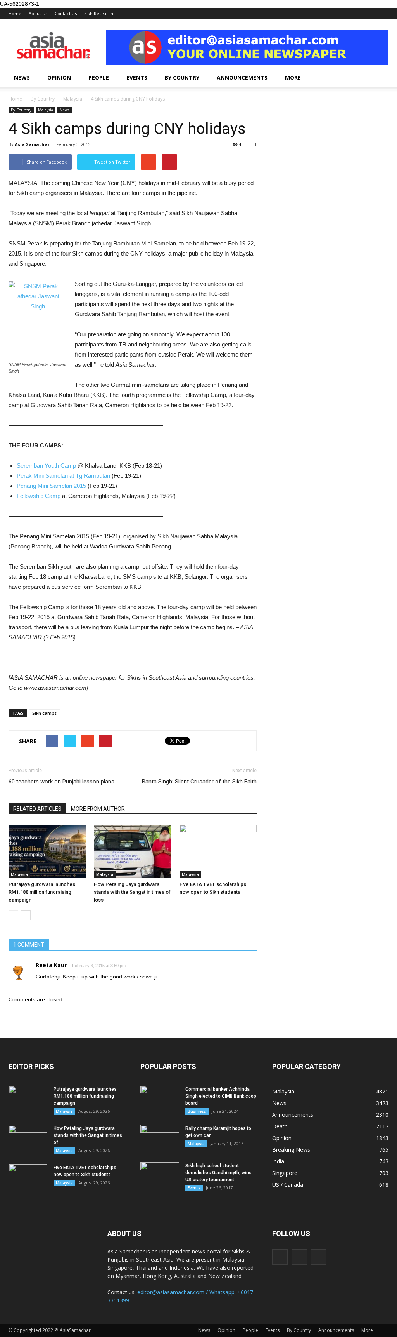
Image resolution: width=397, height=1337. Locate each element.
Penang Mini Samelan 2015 (51, 485)
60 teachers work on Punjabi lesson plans (61, 781)
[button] (379, 77)
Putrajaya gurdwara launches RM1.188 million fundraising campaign (42, 892)
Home (15, 13)
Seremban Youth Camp (46, 465)
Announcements (242, 77)
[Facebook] (280, 1257)
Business (197, 1111)
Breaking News (291, 1149)
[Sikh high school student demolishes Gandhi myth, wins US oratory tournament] (159, 1175)
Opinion (59, 77)
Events (136, 77)
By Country (182, 77)
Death (280, 1126)
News (22, 77)
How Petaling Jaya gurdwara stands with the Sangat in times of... (88, 1135)
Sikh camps (44, 713)
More (293, 77)
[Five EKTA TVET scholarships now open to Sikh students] (218, 851)
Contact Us (66, 13)
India (278, 1161)
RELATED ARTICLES (37, 809)
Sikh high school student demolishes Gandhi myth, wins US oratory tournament (218, 1172)
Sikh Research (98, 13)
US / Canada (287, 1184)
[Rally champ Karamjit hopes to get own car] (159, 1138)
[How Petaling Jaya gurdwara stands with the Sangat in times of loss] (132, 851)
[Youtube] (318, 1257)
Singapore (284, 1173)
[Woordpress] (299, 1257)
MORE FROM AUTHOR (98, 809)
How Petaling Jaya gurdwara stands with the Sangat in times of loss (132, 892)
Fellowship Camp (38, 496)
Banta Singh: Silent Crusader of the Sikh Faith (199, 781)
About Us (38, 13)
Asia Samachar (32, 144)
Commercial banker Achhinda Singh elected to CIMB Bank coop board (220, 1096)
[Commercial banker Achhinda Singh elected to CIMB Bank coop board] (159, 1099)
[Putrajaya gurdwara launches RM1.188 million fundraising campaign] (47, 851)
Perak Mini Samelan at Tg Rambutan (63, 475)
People (98, 77)
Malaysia (45, 110)
